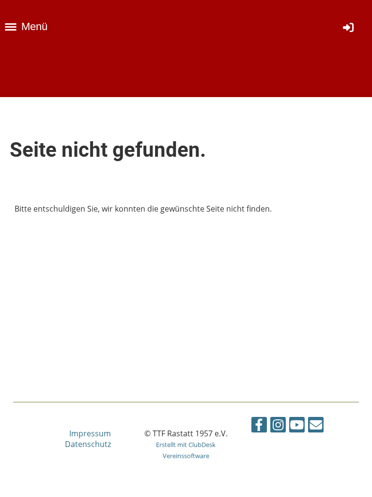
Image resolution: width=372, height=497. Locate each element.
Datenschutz (88, 444)
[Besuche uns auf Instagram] (278, 426)
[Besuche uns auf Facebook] (259, 426)
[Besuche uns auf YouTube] (297, 426)
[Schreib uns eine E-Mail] (316, 426)
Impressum (90, 433)
